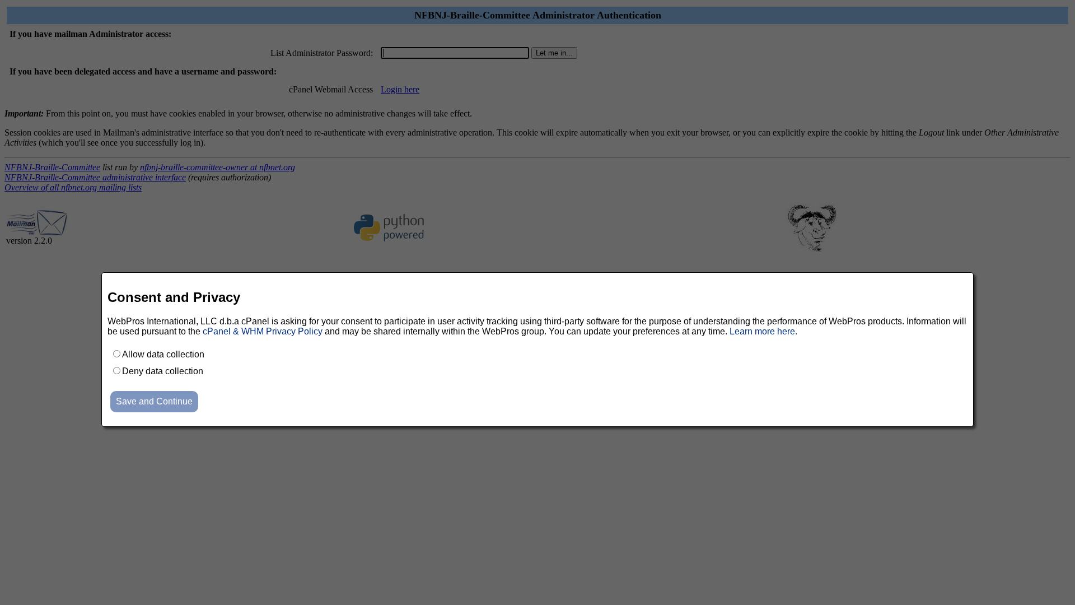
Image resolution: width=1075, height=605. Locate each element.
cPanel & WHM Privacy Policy (262, 331)
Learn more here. (763, 331)
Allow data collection (163, 354)
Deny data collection (162, 371)
